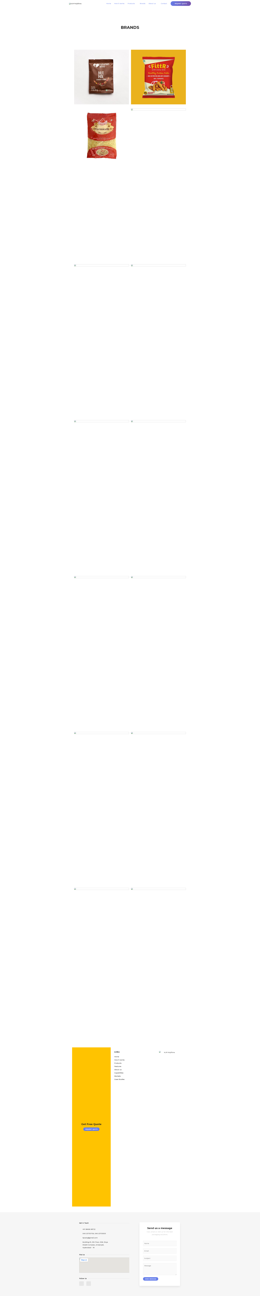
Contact (164, 3)
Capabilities (118, 1073)
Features (117, 1066)
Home (108, 3)
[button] (91, 1129)
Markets (117, 1076)
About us (152, 3)
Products (131, 3)
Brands (142, 3)
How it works (119, 3)
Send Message (150, 1279)
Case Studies (119, 1079)
